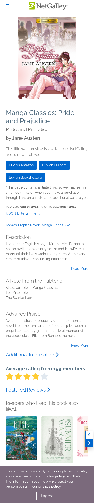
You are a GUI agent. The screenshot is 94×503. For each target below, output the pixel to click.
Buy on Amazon (21, 165)
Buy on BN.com (54, 165)
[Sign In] (7, 6)
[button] (21, 441)
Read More (79, 269)
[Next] (89, 443)
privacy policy (49, 486)
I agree (47, 496)
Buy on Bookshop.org (25, 177)
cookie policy (54, 476)
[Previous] (89, 435)
